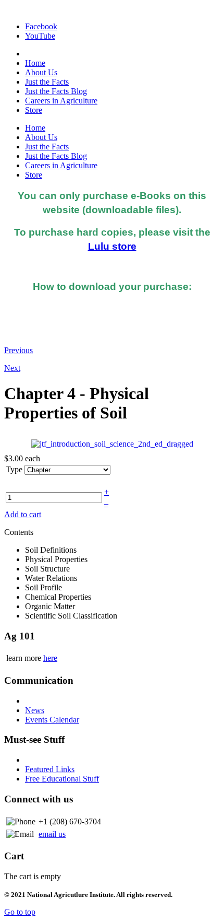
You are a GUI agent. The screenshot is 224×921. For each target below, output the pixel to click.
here (50, 658)
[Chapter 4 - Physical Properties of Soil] (112, 443)
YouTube (40, 35)
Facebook (41, 26)
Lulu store (112, 246)
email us (52, 834)
